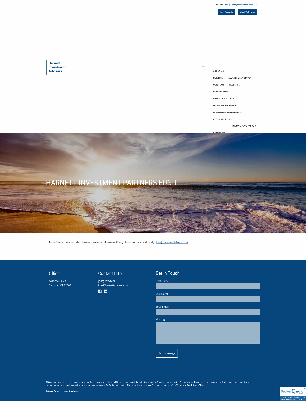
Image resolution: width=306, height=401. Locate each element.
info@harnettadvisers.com (244, 4)
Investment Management (227, 112)
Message (174, 319)
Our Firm (218, 77)
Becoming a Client (223, 119)
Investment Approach (244, 126)
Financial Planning (224, 105)
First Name (175, 281)
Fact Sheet (235, 84)
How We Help (220, 91)
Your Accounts (226, 12)
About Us (218, 71)
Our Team (218, 84)
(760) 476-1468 (221, 4)
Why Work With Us (223, 98)
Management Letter (239, 77)
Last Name (175, 294)
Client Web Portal (247, 12)
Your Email (175, 306)
